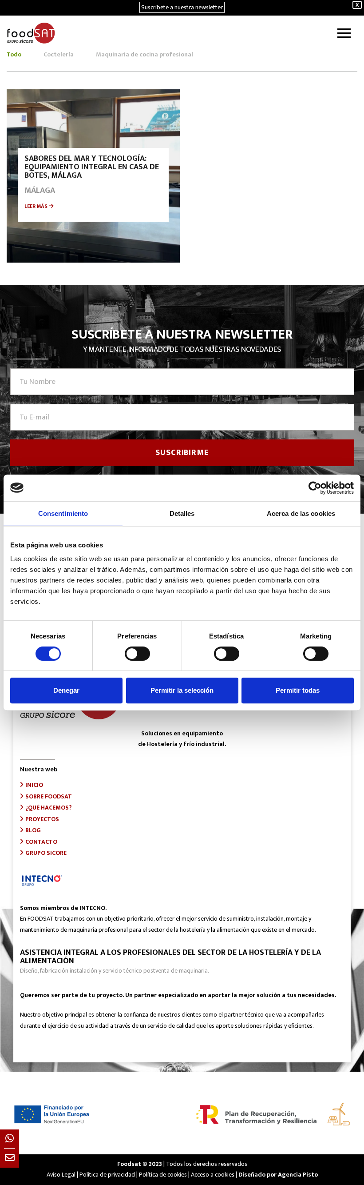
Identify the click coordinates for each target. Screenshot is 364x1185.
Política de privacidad (107, 1174)
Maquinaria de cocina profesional (144, 55)
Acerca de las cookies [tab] (301, 513)
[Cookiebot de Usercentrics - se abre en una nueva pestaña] (315, 488)
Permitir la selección (182, 690)
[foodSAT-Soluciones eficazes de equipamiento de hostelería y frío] (31, 33)
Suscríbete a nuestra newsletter (182, 7)
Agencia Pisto (298, 1174)
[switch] (137, 653)
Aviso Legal (61, 1174)
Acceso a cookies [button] (212, 1174)
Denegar (66, 690)
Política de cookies (163, 1174)
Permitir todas (298, 690)
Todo (14, 55)
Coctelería (59, 55)
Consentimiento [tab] (63, 513)
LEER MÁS (36, 206)
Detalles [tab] (182, 513)
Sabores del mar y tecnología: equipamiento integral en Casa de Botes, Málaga (91, 167)
